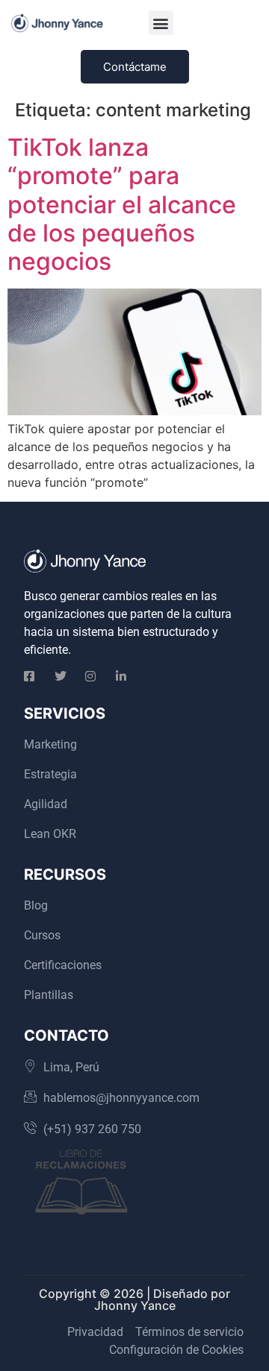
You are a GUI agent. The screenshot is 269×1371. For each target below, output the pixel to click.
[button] (161, 22)
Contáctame (135, 67)
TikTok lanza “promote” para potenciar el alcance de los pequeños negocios (121, 205)
